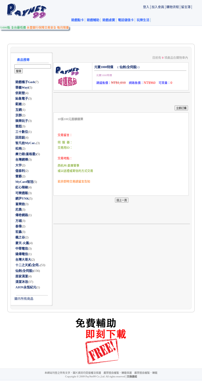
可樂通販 (21, 193)
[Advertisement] (121, 35)
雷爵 (18, 176)
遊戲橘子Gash (25, 82)
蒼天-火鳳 (22, 243)
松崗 (18, 148)
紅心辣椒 (21, 187)
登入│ (147, 7)
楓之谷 (20, 237)
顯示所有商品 (23, 298)
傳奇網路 (21, 215)
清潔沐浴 (21, 281)
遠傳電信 (21, 254)
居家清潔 (21, 276)
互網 (18, 109)
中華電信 (21, 248)
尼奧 (18, 209)
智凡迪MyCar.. (25, 143)
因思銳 (20, 137)
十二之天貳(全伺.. (27, 265)
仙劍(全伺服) (24, 270)
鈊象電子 (21, 98)
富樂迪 (20, 204)
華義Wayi (22, 87)
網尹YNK (22, 198)
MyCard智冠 (24, 181)
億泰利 (20, 170)
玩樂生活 (143, 20)
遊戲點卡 (77, 20)
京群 (18, 115)
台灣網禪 (21, 159)
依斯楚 (20, 93)
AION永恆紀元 (25, 287)
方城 (18, 220)
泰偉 (18, 226)
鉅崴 (18, 104)
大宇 (18, 165)
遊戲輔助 (93, 20)
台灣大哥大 (23, 259)
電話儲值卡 (126, 20)
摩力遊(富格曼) (25, 154)
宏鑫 (18, 231)
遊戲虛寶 (108, 20)
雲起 (18, 126)
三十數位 (21, 131)
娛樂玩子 (21, 120)
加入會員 (158, 7)
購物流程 (172, 7)
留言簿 (186, 7)
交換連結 (132, 376)
